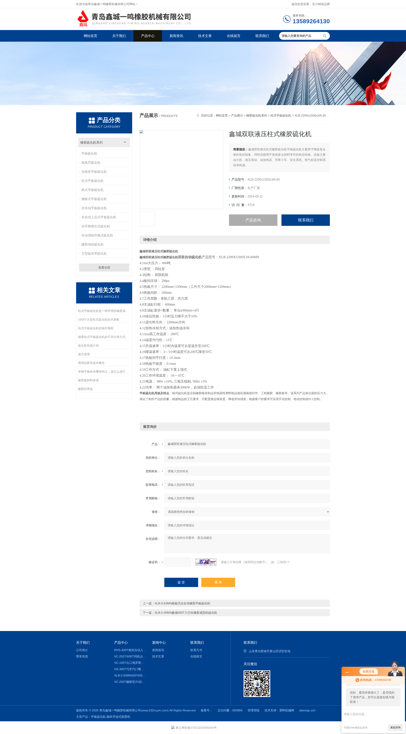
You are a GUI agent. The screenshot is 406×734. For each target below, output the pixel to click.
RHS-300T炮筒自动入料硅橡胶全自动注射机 (130, 650)
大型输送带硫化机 (94, 253)
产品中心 (148, 36)
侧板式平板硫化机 (94, 199)
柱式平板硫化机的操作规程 (96, 328)
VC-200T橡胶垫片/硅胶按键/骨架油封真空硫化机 (130, 681)
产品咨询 (253, 220)
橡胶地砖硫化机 (92, 244)
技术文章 (205, 36)
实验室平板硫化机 (94, 171)
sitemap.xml (307, 710)
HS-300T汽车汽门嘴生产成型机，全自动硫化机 (130, 669)
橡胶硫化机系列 (91, 142)
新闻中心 (159, 642)
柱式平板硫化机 (92, 180)
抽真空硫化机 (90, 162)
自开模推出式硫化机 (95, 226)
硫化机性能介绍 (88, 345)
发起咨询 (395, 727)
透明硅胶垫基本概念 (91, 363)
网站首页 (90, 36)
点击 (125, 142)
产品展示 (237, 115)
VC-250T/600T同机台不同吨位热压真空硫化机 (130, 656)
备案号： (207, 710)
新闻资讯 (176, 36)
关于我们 (119, 36)
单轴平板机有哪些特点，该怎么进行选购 (104, 371)
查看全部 (104, 267)
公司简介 (82, 650)
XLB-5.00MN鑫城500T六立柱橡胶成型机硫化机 (186, 612)
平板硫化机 (89, 153)
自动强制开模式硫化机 (97, 235)
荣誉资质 (82, 656)
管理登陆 (253, 710)
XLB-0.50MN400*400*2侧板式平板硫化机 (130, 675)
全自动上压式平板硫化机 (98, 217)
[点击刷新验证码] (206, 562)
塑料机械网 (286, 710)
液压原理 (84, 354)
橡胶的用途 (85, 389)
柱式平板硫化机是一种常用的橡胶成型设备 (104, 311)
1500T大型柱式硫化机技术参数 (98, 319)
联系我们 (262, 36)
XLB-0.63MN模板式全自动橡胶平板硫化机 (182, 603)
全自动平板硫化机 (94, 208)
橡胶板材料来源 (88, 380)
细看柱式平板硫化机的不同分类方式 (101, 337)
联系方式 (196, 650)
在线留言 (233, 36)
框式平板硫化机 (92, 190)
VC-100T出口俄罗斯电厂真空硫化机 (130, 662)
